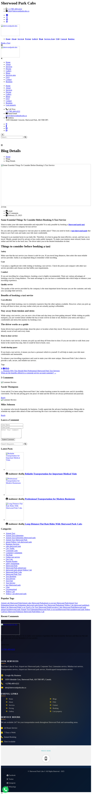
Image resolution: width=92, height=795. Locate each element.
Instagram (12, 783)
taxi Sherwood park (13, 585)
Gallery (35, 39)
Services (21, 39)
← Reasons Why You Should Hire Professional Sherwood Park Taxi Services (30, 371)
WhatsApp (12, 787)
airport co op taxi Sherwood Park (55, 603)
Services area (11, 75)
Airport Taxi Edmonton (14, 536)
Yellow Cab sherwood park (16, 594)
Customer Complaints (14, 553)
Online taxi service (13, 557)
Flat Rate (9, 555)
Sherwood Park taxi (65, 609)
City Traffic (10, 548)
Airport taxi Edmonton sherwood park (23, 605)
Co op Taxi (25, 607)
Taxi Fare (9, 581)
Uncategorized (11, 589)
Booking (71, 39)
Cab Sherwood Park (13, 607)
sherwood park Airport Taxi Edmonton (23, 609)
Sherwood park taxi (76, 225)
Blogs (41, 39)
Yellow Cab (10, 592)
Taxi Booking (11, 576)
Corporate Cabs (12, 551)
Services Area (49, 39)
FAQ (58, 39)
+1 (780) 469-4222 (15, 9)
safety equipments (12, 564)
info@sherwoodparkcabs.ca (18, 11)
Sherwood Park (11, 566)
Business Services (12, 544)
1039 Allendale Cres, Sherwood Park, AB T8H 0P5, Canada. (28, 679)
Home (8, 39)
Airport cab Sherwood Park (11, 603)
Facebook (12, 775)
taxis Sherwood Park (27, 612)
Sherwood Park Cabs (14, 572)
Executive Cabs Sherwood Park (62, 607)
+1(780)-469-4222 (8, 649)
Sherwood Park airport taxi (16, 568)
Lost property (11, 105)
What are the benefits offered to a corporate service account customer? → (28, 373)
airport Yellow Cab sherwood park (19, 542)
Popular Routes (11, 561)
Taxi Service (10, 583)
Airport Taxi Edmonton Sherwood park (21, 538)
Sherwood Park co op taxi (48, 609)
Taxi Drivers (10, 579)
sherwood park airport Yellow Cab (19, 570)
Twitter (11, 779)
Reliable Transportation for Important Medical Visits (51, 474)
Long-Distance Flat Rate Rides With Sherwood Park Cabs (53, 524)
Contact (64, 39)
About (14, 39)
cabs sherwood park (13, 546)
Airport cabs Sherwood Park (32, 603)
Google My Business (13, 675)
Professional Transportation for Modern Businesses (50, 499)
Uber (8, 587)
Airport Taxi (10, 533)
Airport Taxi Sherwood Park (16, 540)
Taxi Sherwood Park (12, 612)
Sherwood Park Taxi (13, 574)
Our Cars (9, 559)
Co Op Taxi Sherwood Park (39, 607)
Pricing (28, 39)
